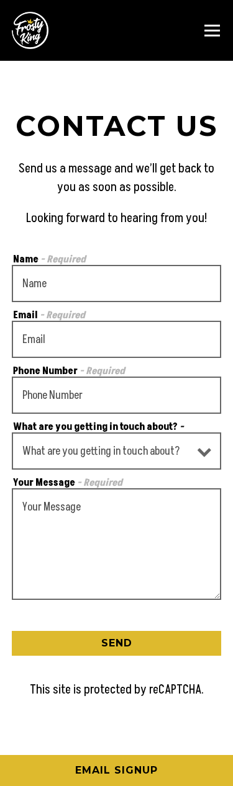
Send (116, 643)
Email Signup (116, 770)
